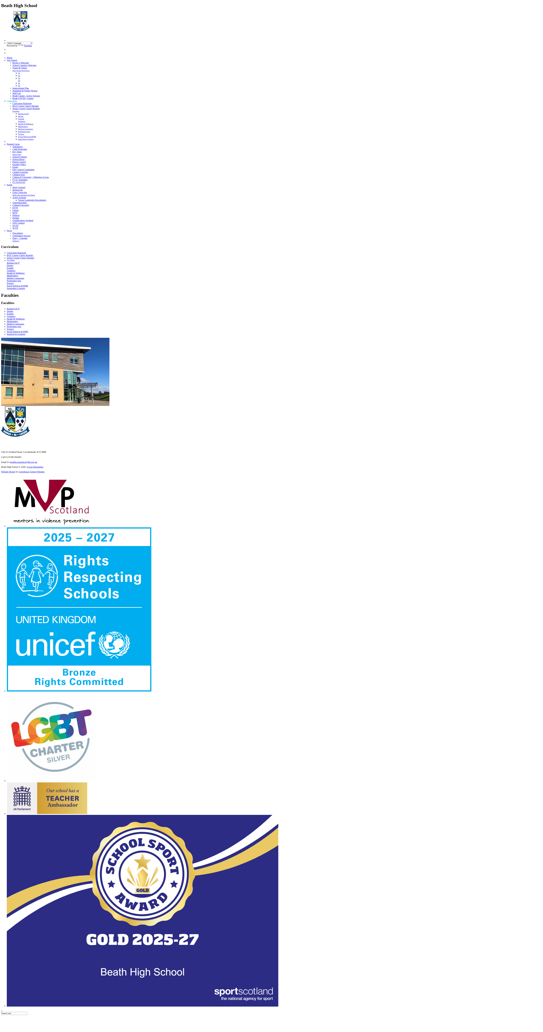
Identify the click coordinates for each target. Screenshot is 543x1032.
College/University (20, 205)
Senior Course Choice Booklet (26, 108)
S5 (19, 83)
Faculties (15, 111)
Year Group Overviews (21, 71)
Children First (18, 174)
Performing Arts (24, 132)
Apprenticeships (19, 202)
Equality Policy (19, 164)
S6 (19, 86)
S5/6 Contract (18, 223)
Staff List (16, 93)
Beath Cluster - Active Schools (26, 96)
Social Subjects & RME (27, 137)
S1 (19, 73)
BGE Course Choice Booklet (25, 106)
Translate (28, 46)
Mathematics (23, 126)
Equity (15, 167)
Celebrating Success (21, 236)
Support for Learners (16, 334)
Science (21, 134)
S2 (19, 76)
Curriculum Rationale (22, 103)
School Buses (18, 159)
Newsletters (17, 233)
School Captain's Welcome (24, 65)
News (9, 230)
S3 (19, 78)
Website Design (8, 472)
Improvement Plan (20, 88)
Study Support (18, 187)
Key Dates (17, 152)
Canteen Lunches (20, 172)
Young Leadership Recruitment (32, 200)
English (21, 119)
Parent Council (19, 162)
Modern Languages (25, 129)
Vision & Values (19, 68)
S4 (19, 81)
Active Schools (19, 197)
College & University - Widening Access (30, 177)
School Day (16, 154)
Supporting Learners (26, 139)
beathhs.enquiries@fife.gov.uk (23, 462)
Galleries (15, 241)
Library (15, 210)
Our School (12, 60)
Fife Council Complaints (23, 169)
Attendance (17, 147)
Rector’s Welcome (20, 63)
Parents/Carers (13, 144)
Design (20, 116)
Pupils (9, 185)
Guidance (21, 121)
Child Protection (19, 149)
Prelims (15, 218)
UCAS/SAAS (18, 182)
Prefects (16, 215)
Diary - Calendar (19, 238)
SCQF (15, 228)
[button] (8, 49)
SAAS (15, 225)
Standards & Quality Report (24, 91)
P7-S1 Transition (19, 180)
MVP (14, 213)
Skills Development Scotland (23, 195)
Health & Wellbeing (25, 124)
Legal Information (35, 467)
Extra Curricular (19, 192)
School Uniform (19, 157)
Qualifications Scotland (22, 220)
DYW (15, 208)
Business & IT (23, 114)
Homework (17, 190)
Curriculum (12, 101)
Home (9, 58)
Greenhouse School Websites (32, 472)
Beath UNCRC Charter (23, 98)
